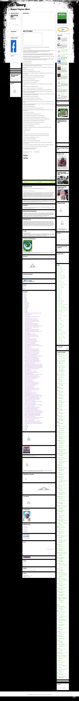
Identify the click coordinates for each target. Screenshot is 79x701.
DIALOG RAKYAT (61, 457)
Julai (25, 308)
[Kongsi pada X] (37, 151)
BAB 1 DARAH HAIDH (60, 269)
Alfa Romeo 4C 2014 (61, 462)
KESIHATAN (59, 303)
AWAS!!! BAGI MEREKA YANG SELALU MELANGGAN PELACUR (34, 417)
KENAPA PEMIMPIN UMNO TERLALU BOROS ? (31, 408)
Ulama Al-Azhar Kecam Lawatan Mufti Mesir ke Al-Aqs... (32, 351)
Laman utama (39, 181)
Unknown (25, 286)
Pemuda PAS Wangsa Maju (62, 587)
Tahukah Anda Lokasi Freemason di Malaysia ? (64, 37)
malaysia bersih (60, 513)
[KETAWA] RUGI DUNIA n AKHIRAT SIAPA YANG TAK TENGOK (62, 362)
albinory (25, 288)
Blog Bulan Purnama (61, 430)
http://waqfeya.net (25, 531)
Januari (26, 427)
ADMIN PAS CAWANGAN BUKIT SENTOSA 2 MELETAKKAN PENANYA (62, 657)
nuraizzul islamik (60, 560)
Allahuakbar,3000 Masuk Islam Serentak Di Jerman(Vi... (32, 352)
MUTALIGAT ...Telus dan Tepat (62, 552)
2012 (25, 301)
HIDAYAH (58, 290)
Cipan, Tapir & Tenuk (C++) (62, 449)
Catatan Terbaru (25, 181)
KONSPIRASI (59, 312)
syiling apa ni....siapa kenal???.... (62, 412)
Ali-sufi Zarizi (12, 39)
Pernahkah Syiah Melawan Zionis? (29, 386)
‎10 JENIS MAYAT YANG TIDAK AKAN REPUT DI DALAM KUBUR (33, 401)
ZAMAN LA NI (59, 343)
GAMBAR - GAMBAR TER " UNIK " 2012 (30, 393)
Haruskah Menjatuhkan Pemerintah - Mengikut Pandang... (32, 407)
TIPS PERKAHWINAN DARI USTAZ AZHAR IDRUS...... (32, 394)
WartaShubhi (60, 664)
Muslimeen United (60, 548)
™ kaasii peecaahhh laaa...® (62, 676)
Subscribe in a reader (26, 276)
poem (59, 604)
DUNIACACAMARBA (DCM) (62, 461)
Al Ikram (59, 390)
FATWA (58, 281)
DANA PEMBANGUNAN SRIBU (63, 453)
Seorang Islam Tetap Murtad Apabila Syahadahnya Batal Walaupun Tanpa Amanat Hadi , (62, 580)
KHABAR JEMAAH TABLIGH (61, 304)
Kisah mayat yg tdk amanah (28, 380)
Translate (29, 576)
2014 (25, 299)
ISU (57, 297)
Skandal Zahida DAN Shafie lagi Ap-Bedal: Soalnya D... (32, 359)
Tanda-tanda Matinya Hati (28, 328)
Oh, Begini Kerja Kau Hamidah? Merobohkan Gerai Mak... (32, 329)
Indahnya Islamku (60, 476)
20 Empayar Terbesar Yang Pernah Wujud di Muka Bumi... (32, 350)
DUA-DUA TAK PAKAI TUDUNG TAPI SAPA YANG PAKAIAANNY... (34, 395)
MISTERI (58, 317)
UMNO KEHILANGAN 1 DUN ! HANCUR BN (30, 371)
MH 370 (58, 314)
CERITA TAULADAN (60, 275)
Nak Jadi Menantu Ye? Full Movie (62, 595)
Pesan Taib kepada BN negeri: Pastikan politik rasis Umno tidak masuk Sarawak (62, 607)
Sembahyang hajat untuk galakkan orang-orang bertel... (32, 330)
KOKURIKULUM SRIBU (62, 500)
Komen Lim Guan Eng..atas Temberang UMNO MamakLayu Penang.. (62, 427)
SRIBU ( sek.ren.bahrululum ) (61, 331)
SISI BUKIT (60, 631)
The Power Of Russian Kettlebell (62, 616)
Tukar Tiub (60, 652)
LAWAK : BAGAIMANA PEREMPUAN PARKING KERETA (32, 414)
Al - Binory (18, 4)
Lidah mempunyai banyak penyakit (29, 379)
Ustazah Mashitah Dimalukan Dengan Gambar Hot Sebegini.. (64, 68)
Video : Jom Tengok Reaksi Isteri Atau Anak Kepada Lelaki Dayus (64, 75)
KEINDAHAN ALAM (60, 301)
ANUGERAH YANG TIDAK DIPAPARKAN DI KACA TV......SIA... (33, 396)
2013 (25, 300)
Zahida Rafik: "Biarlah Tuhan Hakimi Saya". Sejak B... (32, 336)
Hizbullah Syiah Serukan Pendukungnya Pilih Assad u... (32, 389)
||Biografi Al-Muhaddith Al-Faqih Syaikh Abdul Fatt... (31, 357)
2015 (25, 298)
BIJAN (59, 425)
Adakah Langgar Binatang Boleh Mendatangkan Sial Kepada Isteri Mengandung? (64, 55)
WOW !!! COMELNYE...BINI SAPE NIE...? (30, 403)
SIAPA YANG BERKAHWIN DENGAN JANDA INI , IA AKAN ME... (33, 367)
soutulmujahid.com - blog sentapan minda (62, 638)
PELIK (58, 318)
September (26, 306)
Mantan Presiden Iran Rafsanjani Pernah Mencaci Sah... (32, 353)
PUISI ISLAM (59, 324)
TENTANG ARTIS (59, 336)
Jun (25, 309)
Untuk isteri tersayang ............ (29, 317)
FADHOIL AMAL (59, 278)
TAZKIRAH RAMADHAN (61, 333)
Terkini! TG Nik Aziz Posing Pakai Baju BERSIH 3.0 (31, 324)
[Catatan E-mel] (34, 151)
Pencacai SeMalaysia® (61, 594)
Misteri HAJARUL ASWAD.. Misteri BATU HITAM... (31, 335)
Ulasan (25, 564)
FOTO (58, 288)
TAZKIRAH (60, 640)
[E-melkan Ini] (35, 151)
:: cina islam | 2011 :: (61, 365)
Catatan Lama (52, 181)
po (57, 321)
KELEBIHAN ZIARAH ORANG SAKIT (64, 61)
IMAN (58, 294)
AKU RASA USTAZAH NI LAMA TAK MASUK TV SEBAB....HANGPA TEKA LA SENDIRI (64, 50)
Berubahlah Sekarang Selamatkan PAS (61, 419)
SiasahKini (59, 627)
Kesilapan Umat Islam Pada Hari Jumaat (30, 402)
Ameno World (60, 404)
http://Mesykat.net (25, 527)
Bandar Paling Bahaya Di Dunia (29, 373)
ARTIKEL (58, 268)
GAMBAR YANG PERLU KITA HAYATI (30, 400)
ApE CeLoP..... (60, 408)
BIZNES (58, 272)
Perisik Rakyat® (60, 602)
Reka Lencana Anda (13, 52)
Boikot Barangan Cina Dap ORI (62, 409)
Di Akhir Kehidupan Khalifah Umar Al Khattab (30, 338)
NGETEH (59, 670)
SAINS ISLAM (59, 327)
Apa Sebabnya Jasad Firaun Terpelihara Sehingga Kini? (32, 321)
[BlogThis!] (36, 151)
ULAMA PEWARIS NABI (62, 655)
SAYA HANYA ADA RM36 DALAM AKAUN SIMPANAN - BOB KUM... (34, 374)
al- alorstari (60, 393)
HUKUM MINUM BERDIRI (61, 370)
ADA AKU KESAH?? (61, 374)
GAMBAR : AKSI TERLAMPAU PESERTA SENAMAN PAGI (33, 415)
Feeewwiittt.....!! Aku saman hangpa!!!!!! (30, 343)
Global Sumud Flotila (61, 391)
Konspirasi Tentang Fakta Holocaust (29, 387)
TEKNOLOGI (59, 334)
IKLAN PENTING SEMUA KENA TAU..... (30, 381)
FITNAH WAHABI (59, 287)
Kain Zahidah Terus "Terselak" (29, 322)
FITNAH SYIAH (59, 285)
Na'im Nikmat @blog (61, 557)
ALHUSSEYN (60, 400)
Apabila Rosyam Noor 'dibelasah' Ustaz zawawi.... (64, 82)
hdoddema (43, 694)
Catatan (25, 563)
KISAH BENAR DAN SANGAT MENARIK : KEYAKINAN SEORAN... (34, 365)
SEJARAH (58, 330)
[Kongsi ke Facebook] (38, 151)
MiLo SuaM (60, 539)
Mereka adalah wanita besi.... (28, 314)
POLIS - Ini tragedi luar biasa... (62, 569)
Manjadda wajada (60, 519)
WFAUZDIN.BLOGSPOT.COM (62, 669)
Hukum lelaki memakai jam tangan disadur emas (31, 378)
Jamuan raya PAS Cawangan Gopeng (62, 520)
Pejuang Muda (60, 583)
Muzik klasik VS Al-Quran (28, 346)
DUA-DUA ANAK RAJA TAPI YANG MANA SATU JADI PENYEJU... (34, 410)
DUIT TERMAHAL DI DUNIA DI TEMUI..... (30, 416)
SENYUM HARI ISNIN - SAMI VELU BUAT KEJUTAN (32, 344)
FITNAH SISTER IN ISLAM (61, 284)
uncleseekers (60, 660)
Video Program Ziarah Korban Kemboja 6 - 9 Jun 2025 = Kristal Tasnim (62, 612)
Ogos (25, 307)
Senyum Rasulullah (27, 337)
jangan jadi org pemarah (61, 477)
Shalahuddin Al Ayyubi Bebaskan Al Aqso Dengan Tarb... (32, 388)
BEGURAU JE (59, 271)
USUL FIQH (59, 340)
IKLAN (58, 291)
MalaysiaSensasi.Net (61, 515)
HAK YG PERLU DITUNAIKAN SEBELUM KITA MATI (32, 316)
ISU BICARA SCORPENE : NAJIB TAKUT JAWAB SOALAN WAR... (34, 345)
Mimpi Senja (60, 544)
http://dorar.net (25, 526)
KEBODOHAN (59, 300)
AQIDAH (58, 266)
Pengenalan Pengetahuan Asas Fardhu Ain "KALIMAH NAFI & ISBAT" (62, 598)
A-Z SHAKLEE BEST (61, 369)
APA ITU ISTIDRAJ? (27, 315)
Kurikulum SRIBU (61, 510)
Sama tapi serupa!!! (60, 588)
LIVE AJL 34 (60, 422)
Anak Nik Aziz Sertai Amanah (62, 673)
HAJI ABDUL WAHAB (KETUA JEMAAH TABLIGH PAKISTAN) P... (33, 423)
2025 (25, 293)
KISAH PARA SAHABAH (60, 307)
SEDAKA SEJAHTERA (61, 619)
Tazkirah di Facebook (61, 641)
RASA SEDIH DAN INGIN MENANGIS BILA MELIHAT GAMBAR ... (34, 364)
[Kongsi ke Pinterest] (39, 151)
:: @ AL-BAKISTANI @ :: (62, 360)
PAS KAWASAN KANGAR (62, 578)
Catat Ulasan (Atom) (40, 184)
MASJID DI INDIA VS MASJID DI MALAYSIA (31, 342)
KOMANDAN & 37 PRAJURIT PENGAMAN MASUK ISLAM (33, 360)
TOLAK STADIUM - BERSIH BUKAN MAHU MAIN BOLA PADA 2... (34, 331)
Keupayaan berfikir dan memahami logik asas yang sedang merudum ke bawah (62, 666)
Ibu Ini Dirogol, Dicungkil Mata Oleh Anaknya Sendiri (31, 372)
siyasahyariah (60, 635)
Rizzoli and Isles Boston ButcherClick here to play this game (15, 80)
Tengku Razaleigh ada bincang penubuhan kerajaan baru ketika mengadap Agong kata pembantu (62, 541)
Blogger (51, 694)
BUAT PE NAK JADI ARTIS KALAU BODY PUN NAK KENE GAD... (34, 422)
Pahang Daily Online (61, 572)
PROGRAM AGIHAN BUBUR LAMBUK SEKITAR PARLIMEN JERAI (62, 621)
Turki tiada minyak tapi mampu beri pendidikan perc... (32, 409)
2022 (25, 294)
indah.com (59, 472)
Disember (26, 302)
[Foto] (32, 44)
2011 (25, 428)
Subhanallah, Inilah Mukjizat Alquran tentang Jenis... (31, 323)
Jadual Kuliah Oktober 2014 (61, 394)
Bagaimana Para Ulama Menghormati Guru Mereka (64, 94)
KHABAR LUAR (59, 306)
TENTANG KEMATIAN (60, 337)
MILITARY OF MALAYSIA (61, 315)
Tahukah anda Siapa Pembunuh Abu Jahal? (30, 339)
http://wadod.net (25, 530)
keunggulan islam (60, 496)
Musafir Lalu (12, 33)
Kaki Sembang (60, 479)
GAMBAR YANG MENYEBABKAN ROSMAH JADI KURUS (32, 421)
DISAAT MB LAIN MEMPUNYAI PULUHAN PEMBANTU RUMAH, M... (34, 366)
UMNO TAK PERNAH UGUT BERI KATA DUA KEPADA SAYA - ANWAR (62, 554)
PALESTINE (59, 524)
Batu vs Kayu (60, 415)
